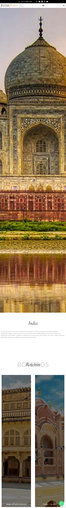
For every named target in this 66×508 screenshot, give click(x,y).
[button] (43, 5)
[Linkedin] (42, 1)
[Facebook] (39, 1)
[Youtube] (47, 1)
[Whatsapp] (37, 1)
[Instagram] (44, 1)
